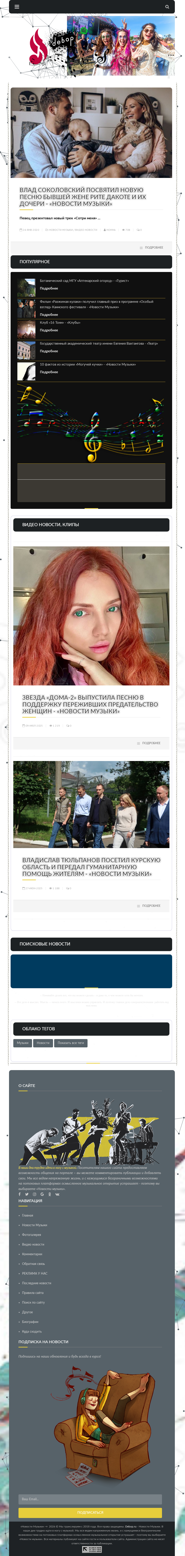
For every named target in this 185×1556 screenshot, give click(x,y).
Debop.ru (130, 1526)
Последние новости (36, 1283)
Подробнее (154, 247)
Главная (27, 1215)
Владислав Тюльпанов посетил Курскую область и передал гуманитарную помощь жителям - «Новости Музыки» (91, 867)
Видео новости (86, 229)
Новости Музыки (61, 229)
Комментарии (32, 1254)
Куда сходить (32, 1331)
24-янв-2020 (30, 229)
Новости (43, 1043)
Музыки (22, 1043)
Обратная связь (33, 1264)
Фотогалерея (31, 1235)
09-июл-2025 (34, 725)
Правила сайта (33, 1293)
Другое (27, 1312)
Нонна (111, 229)
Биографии (30, 1322)
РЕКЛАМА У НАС (34, 1273)
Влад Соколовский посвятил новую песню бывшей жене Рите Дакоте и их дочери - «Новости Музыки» (83, 197)
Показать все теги (71, 1043)
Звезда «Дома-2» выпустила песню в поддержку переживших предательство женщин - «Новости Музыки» (90, 704)
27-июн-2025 (34, 888)
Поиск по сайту (33, 1302)
